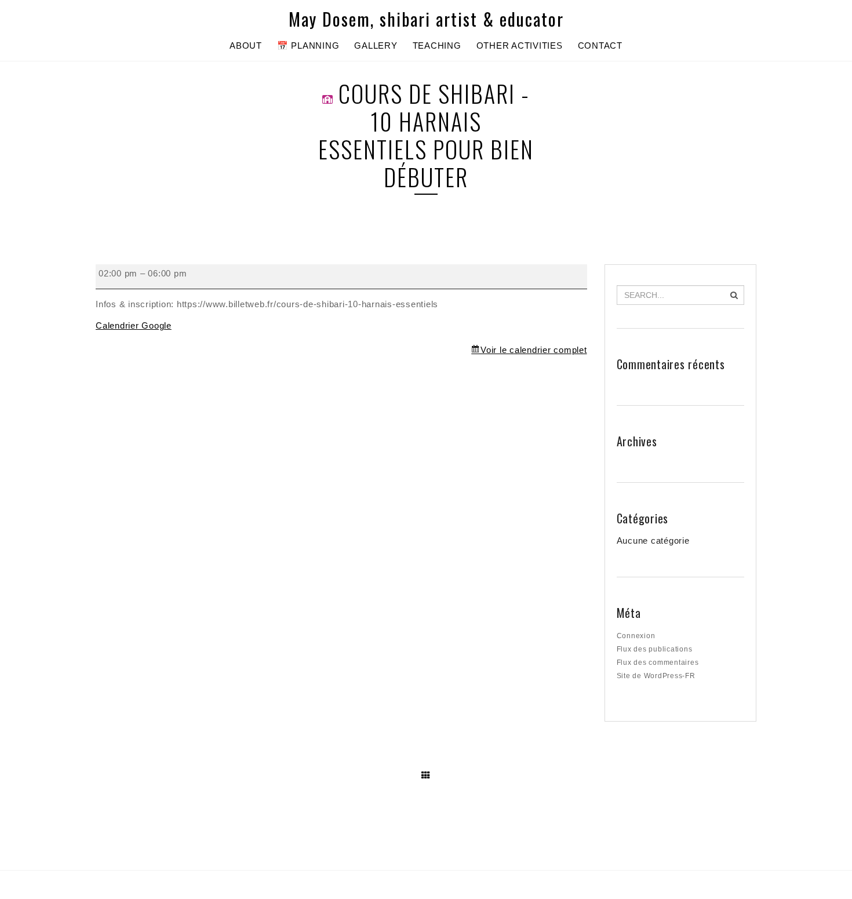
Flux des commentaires (658, 662)
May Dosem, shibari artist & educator (426, 19)
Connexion (636, 636)
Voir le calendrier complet (533, 350)
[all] (426, 775)
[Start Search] (734, 295)
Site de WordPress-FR (656, 676)
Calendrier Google (134, 325)
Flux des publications (655, 649)
